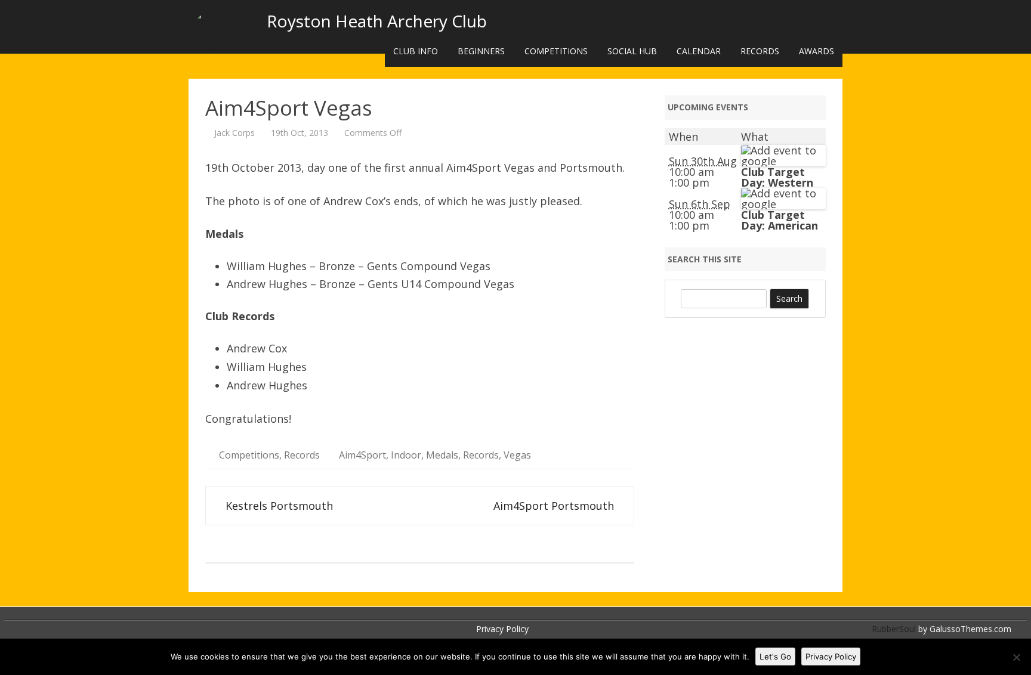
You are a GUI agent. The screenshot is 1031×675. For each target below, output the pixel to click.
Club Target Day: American (779, 220)
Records (759, 51)
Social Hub (632, 51)
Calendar (699, 51)
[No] (1016, 657)
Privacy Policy (502, 628)
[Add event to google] (783, 161)
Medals (442, 455)
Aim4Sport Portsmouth (555, 505)
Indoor (406, 455)
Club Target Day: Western (777, 177)
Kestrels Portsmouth (278, 505)
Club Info (415, 51)
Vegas (517, 455)
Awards (816, 51)
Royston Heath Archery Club (377, 21)
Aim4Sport (362, 455)
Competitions (556, 51)
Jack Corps (234, 132)
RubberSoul (894, 628)
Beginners (481, 51)
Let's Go (775, 656)
